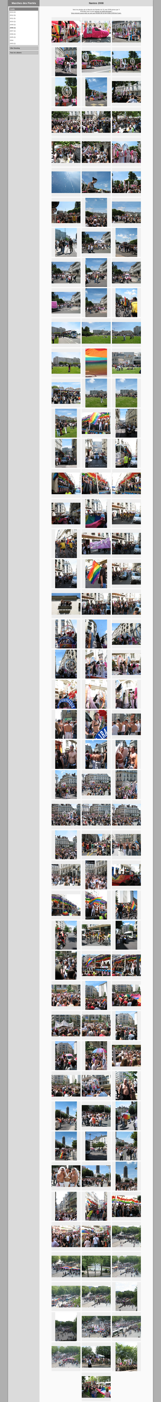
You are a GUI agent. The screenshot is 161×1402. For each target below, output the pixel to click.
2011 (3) (12, 18)
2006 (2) (13, 34)
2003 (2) (13, 43)
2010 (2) (13, 21)
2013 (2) (13, 12)
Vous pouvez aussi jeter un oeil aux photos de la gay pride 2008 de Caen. (96, 13)
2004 (11, 40)
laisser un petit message (103, 11)
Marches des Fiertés (24, 3)
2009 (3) (13, 25)
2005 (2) (13, 37)
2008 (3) (13, 28)
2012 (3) (13, 15)
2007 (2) (13, 31)
